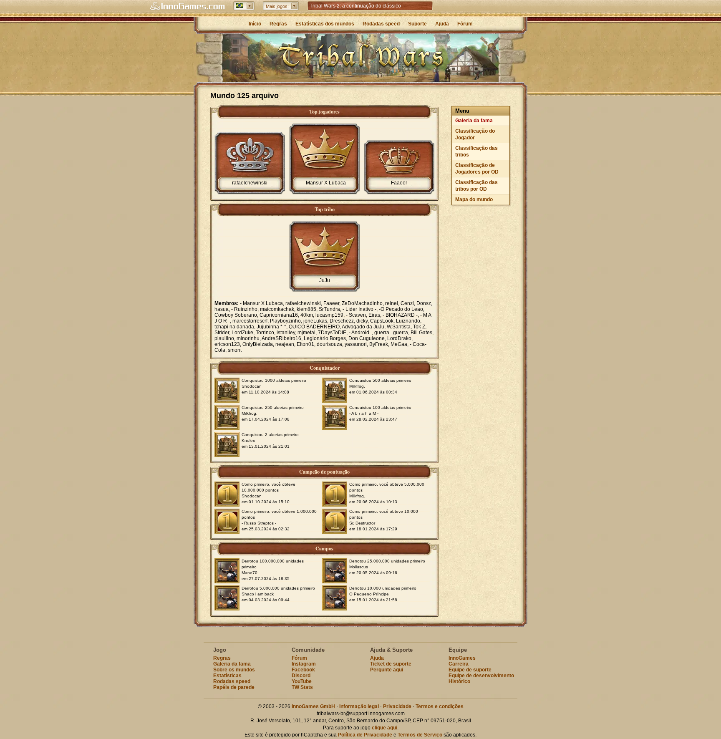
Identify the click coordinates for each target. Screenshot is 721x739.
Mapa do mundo (474, 199)
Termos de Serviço (420, 735)
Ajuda (442, 24)
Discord (301, 675)
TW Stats (302, 687)
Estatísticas (227, 675)
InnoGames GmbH (313, 706)
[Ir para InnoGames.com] (187, 6)
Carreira (459, 664)
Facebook (303, 670)
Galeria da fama (474, 121)
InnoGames (462, 658)
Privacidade (397, 706)
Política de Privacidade (365, 735)
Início (255, 24)
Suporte (417, 24)
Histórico (459, 681)
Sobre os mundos (234, 670)
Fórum (465, 24)
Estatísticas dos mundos (324, 24)
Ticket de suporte (390, 664)
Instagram (304, 664)
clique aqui (384, 728)
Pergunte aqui (386, 670)
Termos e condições (440, 706)
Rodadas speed (381, 24)
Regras (278, 24)
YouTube (302, 681)
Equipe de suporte (470, 670)
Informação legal (359, 706)
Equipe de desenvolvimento (481, 675)
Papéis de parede (234, 687)
